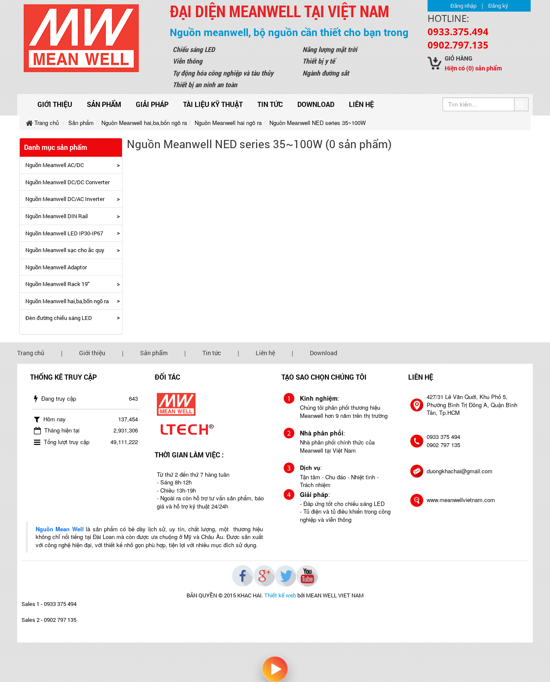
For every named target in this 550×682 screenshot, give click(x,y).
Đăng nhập (463, 5)
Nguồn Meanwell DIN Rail (56, 216)
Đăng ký (498, 5)
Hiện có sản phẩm (473, 68)
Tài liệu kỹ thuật (213, 104)
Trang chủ (30, 353)
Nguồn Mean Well (60, 529)
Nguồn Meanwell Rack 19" (57, 284)
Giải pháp (152, 104)
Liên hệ (361, 104)
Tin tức (270, 104)
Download (315, 104)
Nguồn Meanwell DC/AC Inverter (64, 199)
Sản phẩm (104, 104)
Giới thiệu (54, 104)
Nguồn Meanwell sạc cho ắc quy (64, 250)
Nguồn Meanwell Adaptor (56, 267)
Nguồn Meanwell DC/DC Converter (67, 182)
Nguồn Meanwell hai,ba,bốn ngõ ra (67, 301)
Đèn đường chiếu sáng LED (58, 318)
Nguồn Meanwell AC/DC (54, 165)
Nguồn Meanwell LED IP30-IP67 (64, 233)
